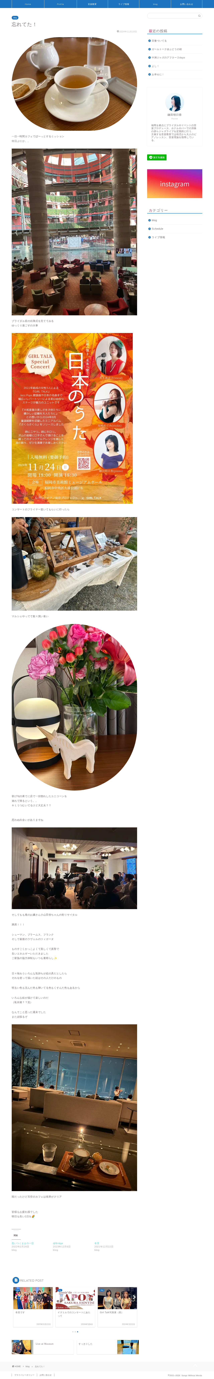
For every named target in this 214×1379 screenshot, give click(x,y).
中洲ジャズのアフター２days (168, 57)
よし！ (155, 66)
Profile (60, 4)
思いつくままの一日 (23, 1243)
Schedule (157, 228)
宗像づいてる (159, 41)
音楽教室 (92, 4)
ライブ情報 (123, 4)
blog (155, 4)
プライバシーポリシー (24, 1375)
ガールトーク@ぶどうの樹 (167, 49)
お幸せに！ (158, 74)
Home (28, 4)
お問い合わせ (186, 4)
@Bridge (58, 1243)
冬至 (96, 1243)
